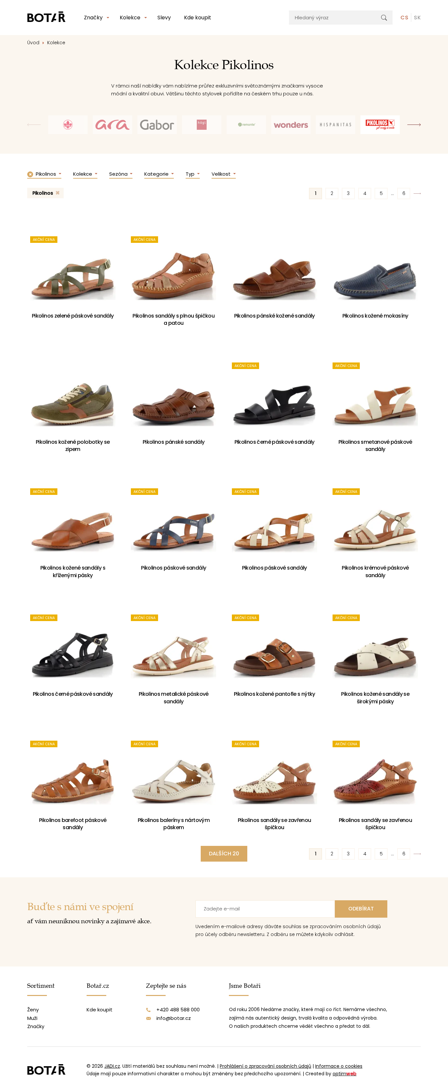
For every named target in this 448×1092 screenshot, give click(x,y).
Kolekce (130, 17)
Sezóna (119, 173)
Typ (191, 173)
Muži (32, 1018)
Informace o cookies (338, 1066)
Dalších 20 (224, 853)
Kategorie (157, 173)
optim (344, 1073)
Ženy (33, 1009)
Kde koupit (197, 17)
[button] (414, 124)
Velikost (222, 173)
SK (417, 17)
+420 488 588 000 (178, 1009)
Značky (93, 17)
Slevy (164, 17)
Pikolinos (42, 193)
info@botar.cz (173, 1018)
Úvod (33, 42)
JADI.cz (112, 1066)
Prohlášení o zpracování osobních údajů (265, 1066)
